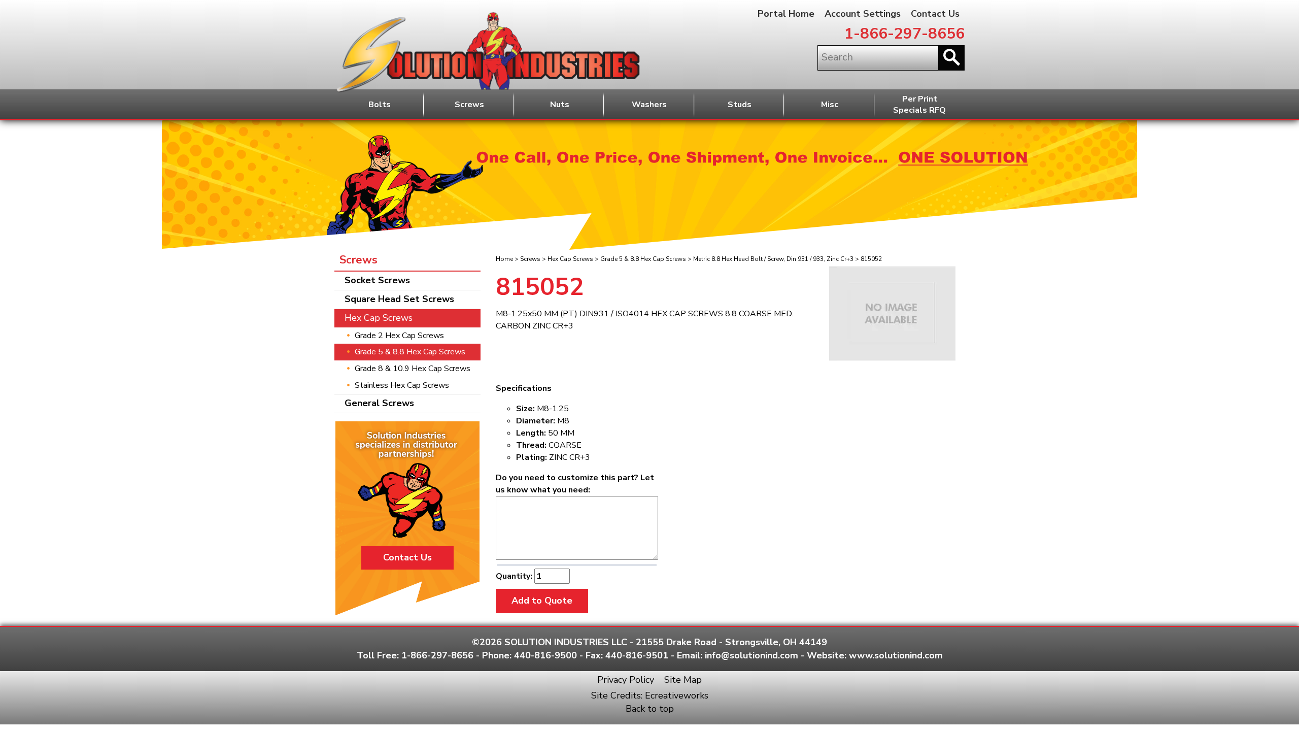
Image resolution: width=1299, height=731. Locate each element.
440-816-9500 (545, 655)
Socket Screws (377, 280)
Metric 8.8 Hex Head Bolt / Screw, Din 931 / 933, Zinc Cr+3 (773, 259)
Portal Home (786, 14)
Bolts (379, 104)
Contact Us (935, 14)
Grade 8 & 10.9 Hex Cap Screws (412, 368)
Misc (829, 104)
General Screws (379, 403)
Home (504, 259)
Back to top (650, 709)
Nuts (559, 104)
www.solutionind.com (896, 655)
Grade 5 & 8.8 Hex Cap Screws (643, 259)
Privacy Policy (625, 680)
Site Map (683, 680)
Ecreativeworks (676, 695)
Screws (469, 104)
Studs (739, 104)
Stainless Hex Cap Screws (402, 385)
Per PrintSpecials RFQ (919, 104)
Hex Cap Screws (570, 259)
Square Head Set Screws (399, 299)
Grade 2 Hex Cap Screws (399, 335)
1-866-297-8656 (904, 33)
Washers (649, 104)
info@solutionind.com (751, 655)
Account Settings (863, 14)
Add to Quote (541, 600)
